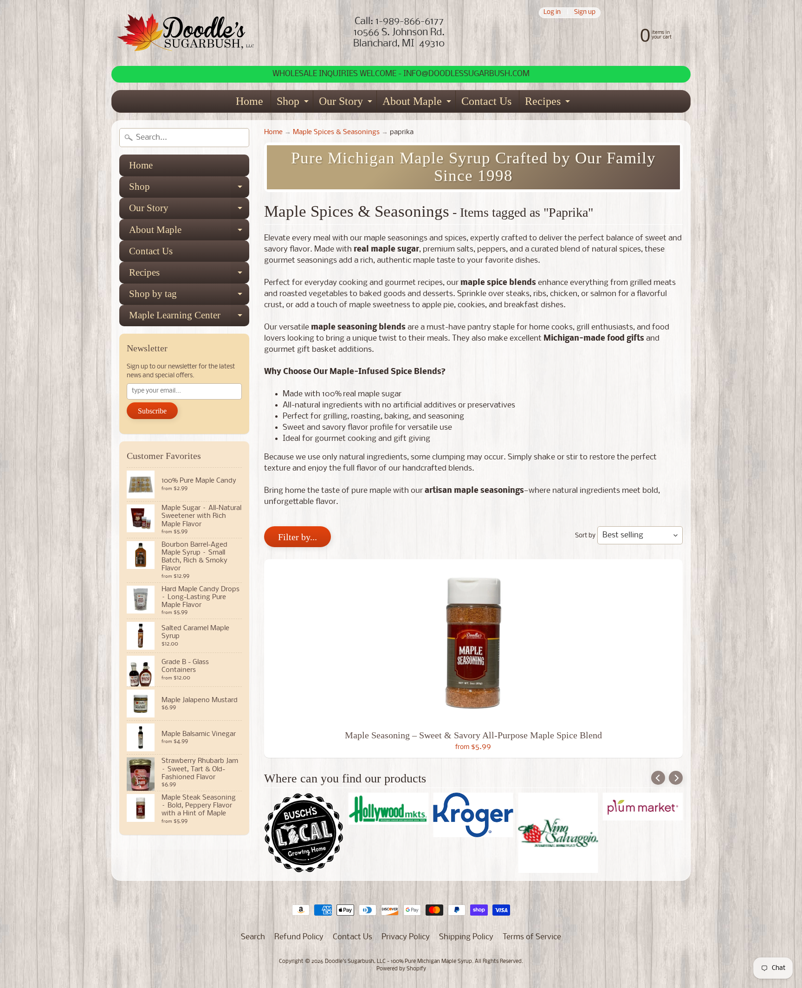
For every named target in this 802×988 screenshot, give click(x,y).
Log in (552, 13)
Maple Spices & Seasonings (336, 132)
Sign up (584, 13)
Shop (294, 103)
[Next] (676, 778)
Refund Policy (298, 937)
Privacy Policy (406, 937)
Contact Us (486, 101)
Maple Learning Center (189, 318)
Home (249, 101)
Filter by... (297, 537)
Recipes (548, 103)
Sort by (585, 535)
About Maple (417, 103)
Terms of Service (532, 937)
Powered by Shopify (401, 969)
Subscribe (152, 411)
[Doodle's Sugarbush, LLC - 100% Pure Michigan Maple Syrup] (185, 32)
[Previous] (658, 778)
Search (253, 937)
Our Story (347, 103)
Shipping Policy (466, 937)
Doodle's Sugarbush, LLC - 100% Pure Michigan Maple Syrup (398, 961)
